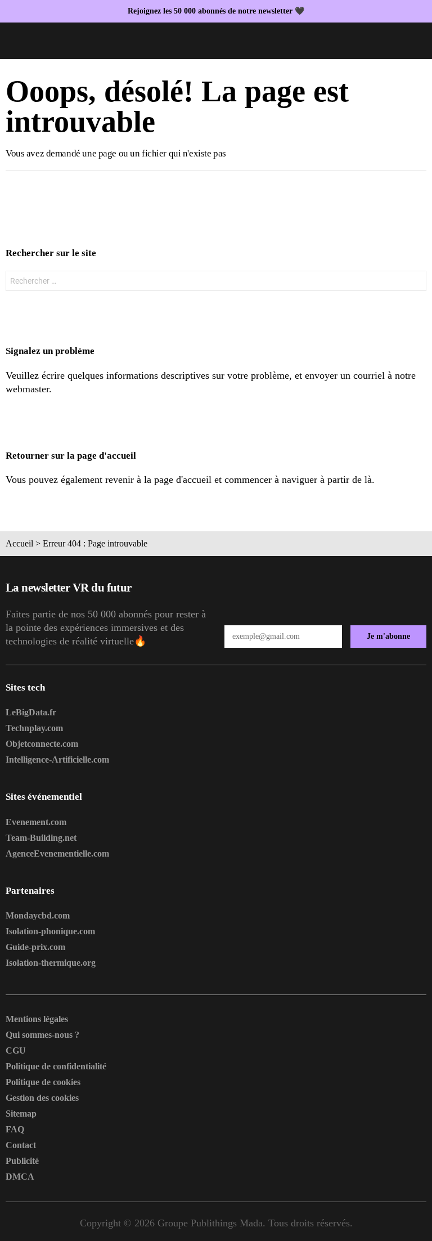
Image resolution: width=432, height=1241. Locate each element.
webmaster (27, 389)
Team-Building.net (41, 838)
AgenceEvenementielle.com (57, 853)
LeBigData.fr (31, 712)
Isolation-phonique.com (50, 931)
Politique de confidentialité (56, 1066)
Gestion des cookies (42, 1098)
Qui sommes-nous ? (42, 1035)
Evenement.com (36, 822)
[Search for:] (216, 281)
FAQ (15, 1129)
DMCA (20, 1176)
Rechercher (415, 282)
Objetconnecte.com (42, 744)
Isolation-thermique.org (51, 962)
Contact (21, 1145)
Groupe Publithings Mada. (212, 1223)
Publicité (22, 1161)
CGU (16, 1050)
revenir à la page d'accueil (158, 479)
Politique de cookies (43, 1082)
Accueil (19, 543)
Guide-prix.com (35, 947)
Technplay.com (34, 728)
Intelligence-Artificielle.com (57, 759)
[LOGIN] (419, 41)
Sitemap (21, 1113)
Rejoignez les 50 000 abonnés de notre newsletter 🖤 (216, 11)
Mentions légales (37, 1019)
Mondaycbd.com (38, 915)
